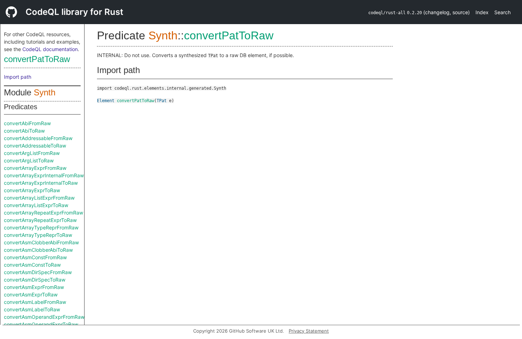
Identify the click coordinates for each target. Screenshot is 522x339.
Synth (44, 92)
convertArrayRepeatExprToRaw (40, 220)
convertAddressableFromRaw (38, 138)
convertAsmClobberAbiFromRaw (41, 242)
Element (105, 100)
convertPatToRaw (37, 59)
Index (482, 12)
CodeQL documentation (50, 49)
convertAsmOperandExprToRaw (41, 324)
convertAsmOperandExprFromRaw (44, 317)
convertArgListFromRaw (32, 153)
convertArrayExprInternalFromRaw (44, 175)
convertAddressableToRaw (35, 146)
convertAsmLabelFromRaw (35, 302)
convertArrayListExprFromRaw (39, 198)
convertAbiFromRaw (27, 123)
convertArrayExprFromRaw (35, 168)
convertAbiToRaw (24, 131)
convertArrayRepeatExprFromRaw (43, 213)
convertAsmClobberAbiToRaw (38, 250)
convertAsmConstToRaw (32, 265)
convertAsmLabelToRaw (32, 309)
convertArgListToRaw (29, 160)
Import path (17, 77)
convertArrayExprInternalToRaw (41, 183)
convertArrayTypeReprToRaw (38, 235)
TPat (162, 100)
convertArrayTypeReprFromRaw (41, 227)
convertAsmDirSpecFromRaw (38, 272)
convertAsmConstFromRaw (35, 257)
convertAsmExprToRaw (31, 294)
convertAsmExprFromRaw (34, 287)
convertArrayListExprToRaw (36, 205)
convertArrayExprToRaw (32, 190)
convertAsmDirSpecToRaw (34, 280)
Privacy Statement (309, 331)
